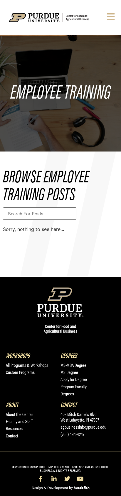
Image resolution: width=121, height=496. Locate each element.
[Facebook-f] (41, 479)
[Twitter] (67, 479)
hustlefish (82, 487)
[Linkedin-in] (54, 479)
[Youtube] (80, 479)
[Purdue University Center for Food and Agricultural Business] (56, 18)
